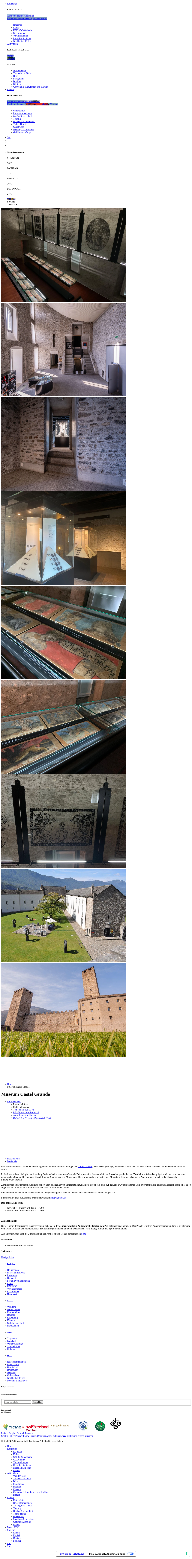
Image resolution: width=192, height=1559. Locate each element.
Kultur (16, 27)
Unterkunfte (13, 1364)
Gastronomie (19, 33)
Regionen (17, 25)
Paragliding (18, 78)
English (12, 1433)
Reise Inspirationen (22, 38)
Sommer (10, 1301)
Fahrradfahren (14, 1312)
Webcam (11, 1372)
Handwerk (12, 1294)
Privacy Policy (22, 1436)
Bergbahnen (13, 1325)
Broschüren (12, 1370)
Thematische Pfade (22, 73)
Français (29, 1433)
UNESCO (12, 1286)
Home (10, 1084)
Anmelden (37, 1402)
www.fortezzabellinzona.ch (26, 1115)
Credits (33, 1436)
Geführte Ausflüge (22, 132)
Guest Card (18, 127)
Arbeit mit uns (53, 1436)
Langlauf (11, 1341)
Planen (10, 89)
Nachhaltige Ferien (22, 41)
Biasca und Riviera (16, 1272)
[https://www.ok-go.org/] (116, 1430)
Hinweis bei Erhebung (71, 1553)
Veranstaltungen (20, 35)
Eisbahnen (12, 1349)
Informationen (14, 1101)
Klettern (17, 84)
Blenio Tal (12, 1278)
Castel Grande (85, 1166)
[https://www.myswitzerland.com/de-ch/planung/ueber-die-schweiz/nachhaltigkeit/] (100, 1430)
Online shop (13, 1375)
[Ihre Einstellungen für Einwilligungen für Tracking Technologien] (187, 1554)
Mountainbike (13, 1309)
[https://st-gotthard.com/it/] (60, 1430)
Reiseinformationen (22, 113)
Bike (15, 76)
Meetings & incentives (23, 129)
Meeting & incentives (17, 1380)
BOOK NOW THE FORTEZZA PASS (32, 1117)
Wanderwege (19, 70)
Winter (9, 1332)
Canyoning (12, 1317)
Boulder (17, 81)
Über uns (41, 1436)
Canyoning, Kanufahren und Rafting (30, 86)
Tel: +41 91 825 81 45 (23, 1109)
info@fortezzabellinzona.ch (26, 1112)
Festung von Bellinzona (18, 1280)
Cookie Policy (8, 1436)
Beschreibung (13, 1158)
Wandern (11, 1306)
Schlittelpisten (13, 1346)
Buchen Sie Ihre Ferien (24, 121)
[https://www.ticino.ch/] (13, 1430)
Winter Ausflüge (15, 1343)
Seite (83, 1233)
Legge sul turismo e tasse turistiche (76, 1436)
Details (16, 1470)
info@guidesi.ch (58, 1197)
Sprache (11, 201)
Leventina (12, 1275)
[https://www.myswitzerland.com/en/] (37, 1430)
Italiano (4, 1433)
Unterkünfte (19, 110)
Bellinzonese (13, 1270)
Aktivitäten (12, 44)
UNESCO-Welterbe (22, 30)
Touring (17, 118)
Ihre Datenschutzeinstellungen (107, 1553)
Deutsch (20, 1433)
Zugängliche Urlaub (22, 116)
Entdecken (12, 3)
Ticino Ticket (19, 124)
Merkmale (12, 1161)
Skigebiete (12, 1338)
